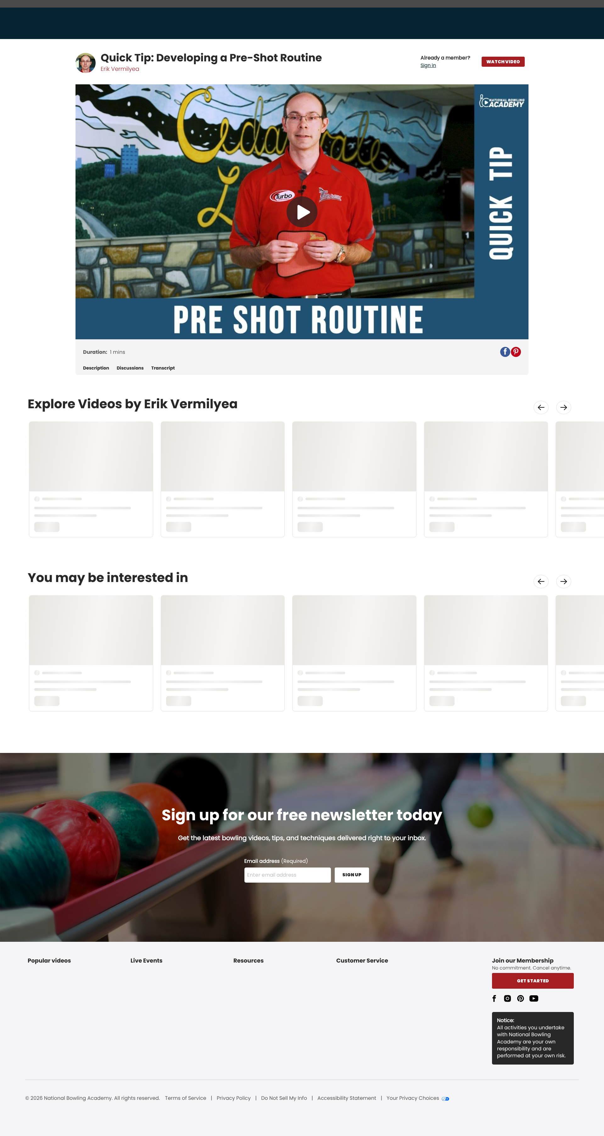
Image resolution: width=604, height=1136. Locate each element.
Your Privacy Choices (413, 1098)
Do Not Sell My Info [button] (284, 1098)
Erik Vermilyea (120, 69)
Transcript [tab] (163, 368)
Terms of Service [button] (185, 1098)
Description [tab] (96, 368)
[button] (445, 61)
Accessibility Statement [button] (346, 1098)
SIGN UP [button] (351, 875)
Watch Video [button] (503, 62)
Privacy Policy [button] (234, 1098)
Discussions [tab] (130, 368)
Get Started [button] (533, 981)
